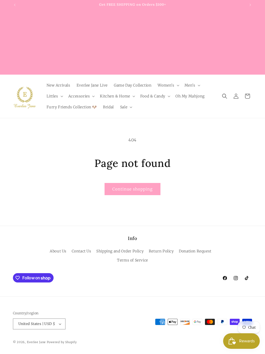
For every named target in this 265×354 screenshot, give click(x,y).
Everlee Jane (36, 342)
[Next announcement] (250, 5)
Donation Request (195, 251)
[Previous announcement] (14, 5)
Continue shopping (132, 189)
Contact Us (81, 251)
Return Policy (161, 251)
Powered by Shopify (62, 342)
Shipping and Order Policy (120, 251)
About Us (58, 251)
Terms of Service (132, 260)
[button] (167, 85)
